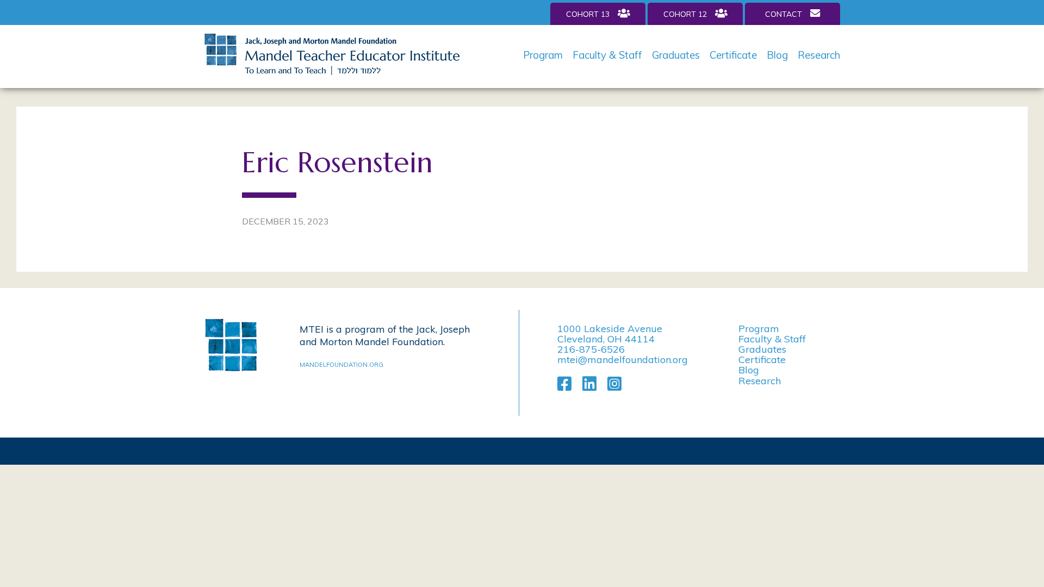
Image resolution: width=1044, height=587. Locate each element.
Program (543, 54)
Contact (783, 14)
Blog (777, 54)
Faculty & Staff (607, 54)
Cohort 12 (685, 14)
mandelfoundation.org (341, 365)
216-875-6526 (591, 349)
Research (819, 54)
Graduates (676, 54)
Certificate (733, 54)
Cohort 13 (588, 14)
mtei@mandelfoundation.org (622, 359)
